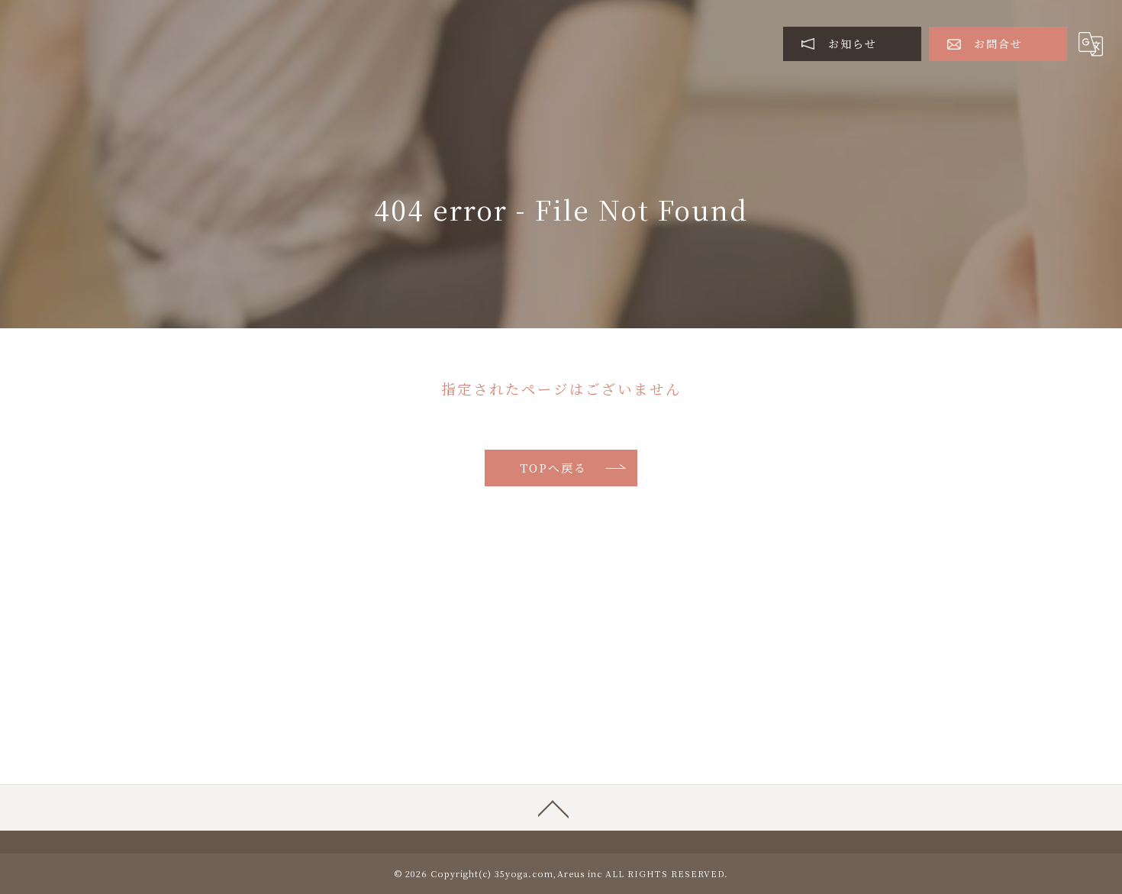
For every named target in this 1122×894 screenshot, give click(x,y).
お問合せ (998, 43)
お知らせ (852, 43)
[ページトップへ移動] (553, 807)
